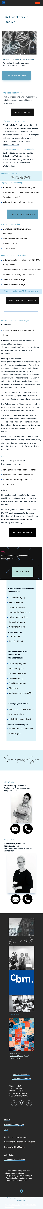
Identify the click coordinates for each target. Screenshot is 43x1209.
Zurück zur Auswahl (16, 75)
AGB (6, 1130)
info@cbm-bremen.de (21, 1079)
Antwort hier (22, 571)
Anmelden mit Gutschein (14, 1160)
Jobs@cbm (9, 1155)
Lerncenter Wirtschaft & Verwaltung (19, 1142)
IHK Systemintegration (22, 214)
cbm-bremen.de (12, 1204)
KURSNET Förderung (22, 532)
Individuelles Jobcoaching (15, 1137)
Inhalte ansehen (22, 112)
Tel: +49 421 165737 (21, 1075)
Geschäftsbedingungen (14, 1125)
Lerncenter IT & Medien (14, 1147)
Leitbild (7, 1119)
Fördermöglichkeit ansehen (22, 300)
